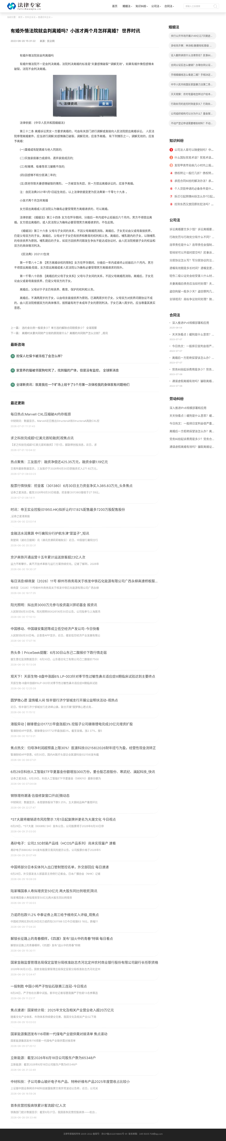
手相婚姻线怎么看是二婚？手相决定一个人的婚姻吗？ (192, 75)
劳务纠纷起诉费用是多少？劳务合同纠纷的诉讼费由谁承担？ (193, 370)
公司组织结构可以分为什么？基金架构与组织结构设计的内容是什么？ (192, 114)
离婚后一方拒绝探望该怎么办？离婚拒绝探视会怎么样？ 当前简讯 (193, 358)
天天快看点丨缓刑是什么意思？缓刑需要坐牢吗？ (193, 335)
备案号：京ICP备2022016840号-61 (110, 1134)
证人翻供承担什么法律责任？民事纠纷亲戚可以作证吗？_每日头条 (192, 56)
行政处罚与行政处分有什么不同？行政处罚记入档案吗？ (192, 238)
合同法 (168, 6)
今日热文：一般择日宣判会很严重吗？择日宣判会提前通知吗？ (193, 346)
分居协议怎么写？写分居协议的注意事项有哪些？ (192, 261)
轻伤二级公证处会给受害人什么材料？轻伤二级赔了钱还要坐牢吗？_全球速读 (191, 277)
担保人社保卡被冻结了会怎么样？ (40, 356)
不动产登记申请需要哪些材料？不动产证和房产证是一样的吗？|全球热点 (192, 124)
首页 (114, 6)
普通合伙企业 (44, 17)
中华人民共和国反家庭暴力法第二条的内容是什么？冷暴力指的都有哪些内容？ (192, 85)
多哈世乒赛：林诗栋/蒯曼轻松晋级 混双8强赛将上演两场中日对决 (191, 46)
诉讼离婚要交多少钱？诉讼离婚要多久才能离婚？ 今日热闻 (192, 230)
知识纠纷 (141, 6)
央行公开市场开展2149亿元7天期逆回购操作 (192, 36)
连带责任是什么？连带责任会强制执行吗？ (192, 246)
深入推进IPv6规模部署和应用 (190, 323)
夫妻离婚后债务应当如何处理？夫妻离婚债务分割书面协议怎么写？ (192, 284)
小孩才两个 (65, 316)
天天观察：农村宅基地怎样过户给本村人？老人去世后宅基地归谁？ (192, 95)
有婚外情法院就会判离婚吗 (40, 316)
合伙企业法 (30, 17)
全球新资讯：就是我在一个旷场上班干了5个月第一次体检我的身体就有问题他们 (72, 385)
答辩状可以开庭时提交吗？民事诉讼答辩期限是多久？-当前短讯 (192, 253)
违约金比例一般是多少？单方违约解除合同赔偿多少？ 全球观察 (59, 327)
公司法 (155, 6)
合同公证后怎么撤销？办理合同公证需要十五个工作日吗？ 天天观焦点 (192, 66)
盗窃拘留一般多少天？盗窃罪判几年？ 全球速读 (191, 292)
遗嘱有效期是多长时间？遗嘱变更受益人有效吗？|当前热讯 (192, 269)
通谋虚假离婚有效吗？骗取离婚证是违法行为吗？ (193, 381)
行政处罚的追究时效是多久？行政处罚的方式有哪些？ (192, 104)
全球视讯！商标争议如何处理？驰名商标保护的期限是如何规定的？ (192, 300)
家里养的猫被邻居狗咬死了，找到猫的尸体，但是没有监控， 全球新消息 (67, 370)
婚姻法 (126, 6)
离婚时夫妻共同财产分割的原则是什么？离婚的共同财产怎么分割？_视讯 (65, 333)
